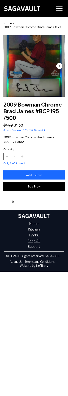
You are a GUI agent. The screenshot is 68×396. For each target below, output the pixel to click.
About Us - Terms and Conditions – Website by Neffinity (34, 264)
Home (34, 223)
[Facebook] (7, 201)
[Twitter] (13, 202)
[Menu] (59, 8)
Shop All (34, 241)
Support (34, 246)
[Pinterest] (10, 201)
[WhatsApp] (4, 201)
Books (34, 235)
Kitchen (34, 229)
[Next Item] (59, 66)
